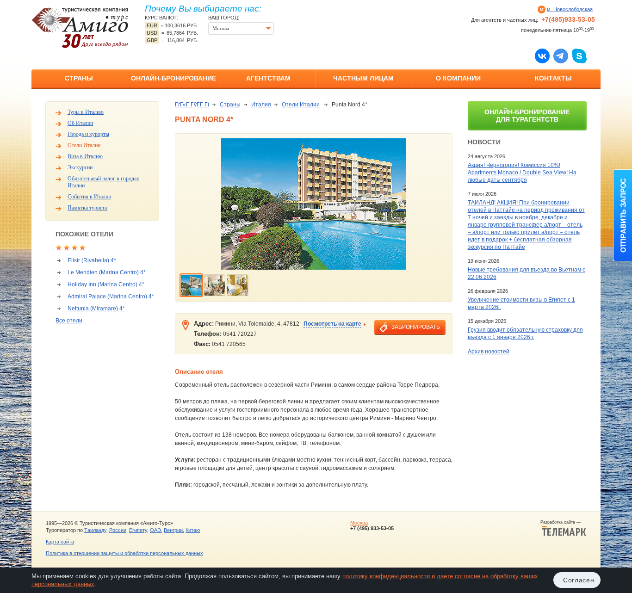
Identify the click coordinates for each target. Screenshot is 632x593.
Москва (359, 522)
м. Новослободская (570, 9)
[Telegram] (560, 55)
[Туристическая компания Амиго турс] (80, 27)
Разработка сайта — (563, 522)
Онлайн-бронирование (173, 78)
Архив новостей (488, 351)
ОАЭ (155, 530)
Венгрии (173, 530)
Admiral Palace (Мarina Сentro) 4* (111, 296)
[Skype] (579, 55)
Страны (79, 78)
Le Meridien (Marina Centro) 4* (107, 272)
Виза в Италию (85, 156)
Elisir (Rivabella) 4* (92, 260)
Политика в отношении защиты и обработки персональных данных (124, 553)
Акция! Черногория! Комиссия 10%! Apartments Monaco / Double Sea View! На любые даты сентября (522, 172)
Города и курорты (88, 134)
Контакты (553, 78)
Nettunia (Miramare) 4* (96, 308)
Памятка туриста (87, 207)
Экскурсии (80, 167)
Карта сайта (60, 541)
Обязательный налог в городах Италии (103, 182)
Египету (138, 530)
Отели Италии (84, 145)
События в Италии (89, 196)
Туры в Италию (86, 112)
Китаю (193, 530)
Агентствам (268, 78)
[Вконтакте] (542, 55)
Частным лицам (363, 78)
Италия (261, 104)
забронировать (415, 327)
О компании (458, 78)
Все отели (69, 320)
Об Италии (80, 123)
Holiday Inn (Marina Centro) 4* (106, 284)
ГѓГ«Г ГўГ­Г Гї (192, 104)
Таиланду (95, 530)
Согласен (579, 580)
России (117, 530)
